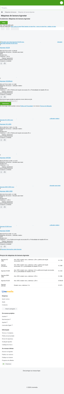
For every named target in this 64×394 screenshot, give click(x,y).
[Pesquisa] (61, 8)
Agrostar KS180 (5, 231)
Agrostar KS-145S (5, 124)
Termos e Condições (7, 333)
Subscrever (5, 103)
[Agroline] (2, 12)
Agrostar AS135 (5, 47)
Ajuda (3, 302)
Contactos (5, 305)
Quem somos (6, 299)
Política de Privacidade (26, 106)
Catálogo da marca (7, 344)
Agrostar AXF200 (5, 158)
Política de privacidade (8, 336)
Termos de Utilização (46, 106)
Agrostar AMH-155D (6, 191)
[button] (61, 2)
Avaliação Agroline (7, 341)
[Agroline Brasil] (11, 2)
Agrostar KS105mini (6, 81)
